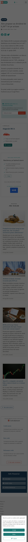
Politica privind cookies (8, 526)
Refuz (14, 534)
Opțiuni (15, 538)
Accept (14, 530)
